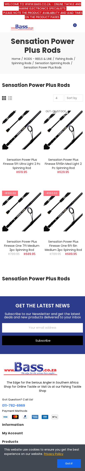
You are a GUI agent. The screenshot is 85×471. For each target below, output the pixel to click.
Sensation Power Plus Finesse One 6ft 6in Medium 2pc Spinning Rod (63, 246)
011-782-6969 (13, 405)
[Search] (66, 27)
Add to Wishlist (31, 121)
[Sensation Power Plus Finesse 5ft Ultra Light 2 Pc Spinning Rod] (21, 130)
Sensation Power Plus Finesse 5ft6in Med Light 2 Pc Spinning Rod (63, 164)
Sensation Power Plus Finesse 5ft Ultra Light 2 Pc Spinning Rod (21, 164)
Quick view (31, 129)
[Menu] (4, 27)
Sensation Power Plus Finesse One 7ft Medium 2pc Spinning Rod (21, 246)
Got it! (69, 463)
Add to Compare (31, 113)
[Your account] (81, 27)
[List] (10, 98)
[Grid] (4, 98)
